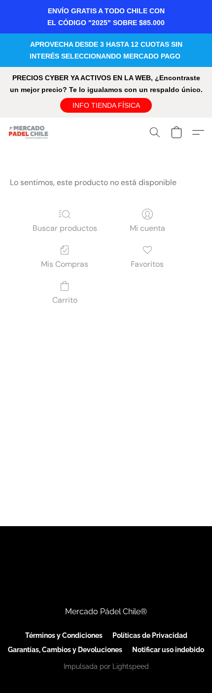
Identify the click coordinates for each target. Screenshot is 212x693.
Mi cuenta (147, 228)
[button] (106, 105)
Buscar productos (65, 228)
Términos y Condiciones (64, 635)
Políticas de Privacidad (149, 635)
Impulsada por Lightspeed (106, 666)
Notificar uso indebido (168, 650)
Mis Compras (64, 264)
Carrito (64, 300)
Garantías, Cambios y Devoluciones (65, 650)
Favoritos (147, 264)
